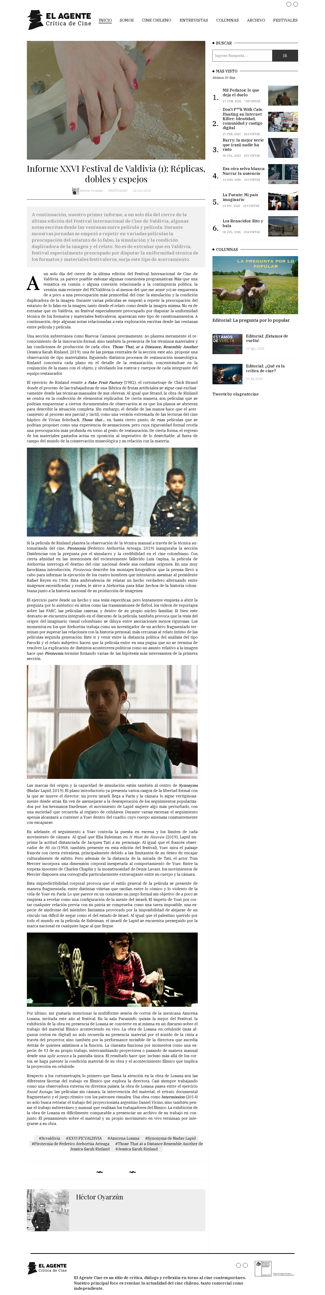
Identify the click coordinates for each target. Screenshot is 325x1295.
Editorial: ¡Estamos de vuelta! (267, 338)
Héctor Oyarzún (91, 191)
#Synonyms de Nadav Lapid (170, 1138)
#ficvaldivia (49, 1138)
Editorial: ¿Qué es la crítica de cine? (265, 368)
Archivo (256, 20)
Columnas (227, 20)
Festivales (285, 20)
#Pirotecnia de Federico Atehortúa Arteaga (70, 1143)
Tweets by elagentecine (235, 394)
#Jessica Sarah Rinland (136, 1149)
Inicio (105, 20)
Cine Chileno (156, 20)
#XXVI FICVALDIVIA (84, 1138)
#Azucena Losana (123, 1138)
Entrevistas (194, 20)
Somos (127, 20)
